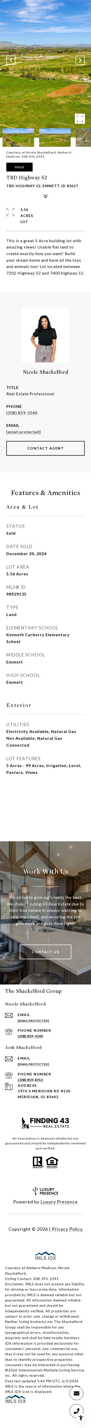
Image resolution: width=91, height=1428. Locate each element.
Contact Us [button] (45, 952)
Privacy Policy (67, 1229)
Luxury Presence (59, 1201)
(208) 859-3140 (21, 412)
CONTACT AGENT (45, 448)
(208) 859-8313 (30, 1080)
